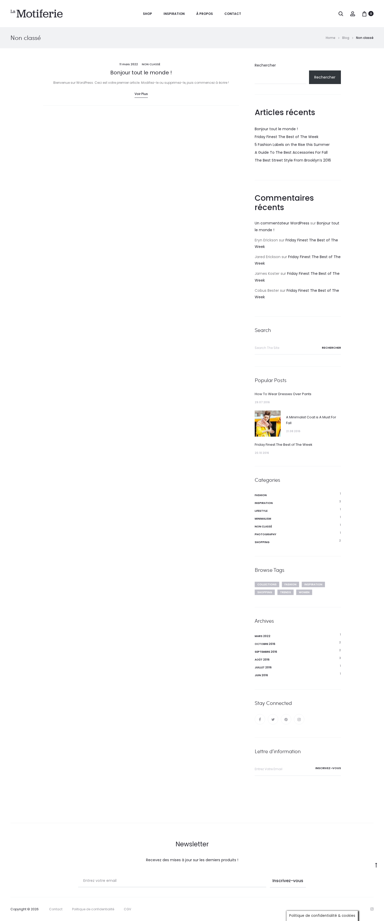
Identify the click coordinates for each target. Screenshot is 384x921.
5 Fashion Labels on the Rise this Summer (292, 144)
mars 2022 (262, 636)
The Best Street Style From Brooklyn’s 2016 (293, 160)
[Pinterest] (286, 719)
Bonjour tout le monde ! (141, 72)
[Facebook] (260, 719)
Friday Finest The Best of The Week (286, 136)
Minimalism (263, 519)
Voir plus (141, 94)
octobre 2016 (265, 644)
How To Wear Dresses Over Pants (283, 393)
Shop (147, 13)
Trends (285, 592)
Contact (232, 13)
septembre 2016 (266, 652)
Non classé (151, 64)
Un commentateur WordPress (282, 223)
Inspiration (174, 13)
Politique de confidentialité (93, 909)
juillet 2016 (263, 667)
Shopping (262, 542)
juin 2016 (261, 675)
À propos (204, 13)
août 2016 (262, 660)
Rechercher (265, 65)
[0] (364, 13)
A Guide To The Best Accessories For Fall (291, 152)
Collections (267, 584)
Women (304, 592)
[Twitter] (273, 719)
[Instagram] (299, 719)
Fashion (261, 495)
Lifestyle (261, 511)
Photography (265, 534)
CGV (127, 909)
